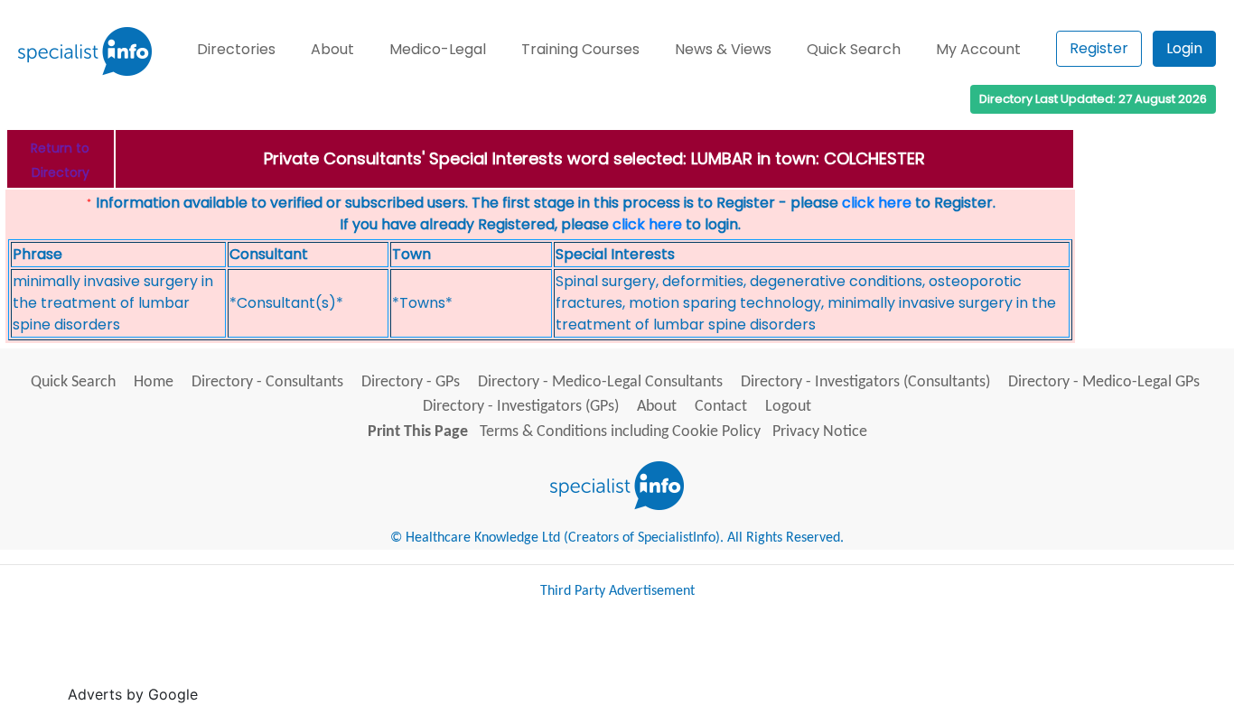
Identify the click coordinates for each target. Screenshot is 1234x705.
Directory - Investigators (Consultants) (865, 382)
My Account (978, 49)
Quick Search (854, 49)
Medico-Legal (437, 49)
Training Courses (580, 49)
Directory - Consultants (267, 382)
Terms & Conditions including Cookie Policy (620, 432)
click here (876, 202)
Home (153, 382)
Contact (721, 406)
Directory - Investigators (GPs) (521, 406)
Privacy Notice (819, 432)
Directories (236, 49)
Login (1184, 48)
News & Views (723, 49)
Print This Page (418, 432)
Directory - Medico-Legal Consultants (600, 382)
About (332, 49)
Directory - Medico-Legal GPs (1104, 382)
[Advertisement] (531, 659)
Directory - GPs (410, 382)
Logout (788, 406)
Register (1099, 48)
